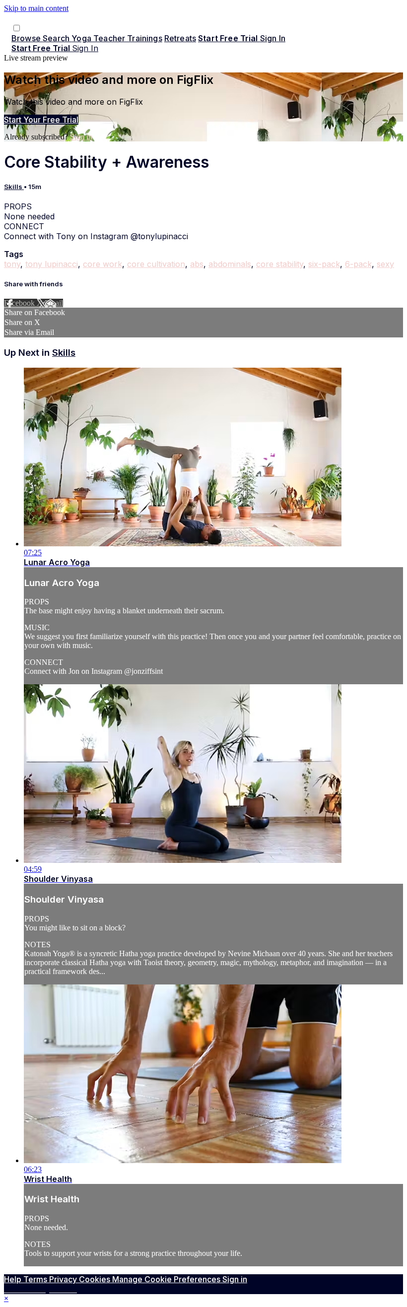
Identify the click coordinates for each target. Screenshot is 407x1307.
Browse (27, 38)
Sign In (85, 48)
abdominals (229, 264)
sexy (385, 264)
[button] (16, 28)
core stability (279, 264)
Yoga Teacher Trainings (116, 38)
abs (197, 264)
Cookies (95, 1279)
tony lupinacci (51, 264)
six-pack (324, 264)
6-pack (358, 264)
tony (12, 264)
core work (102, 264)
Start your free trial (41, 120)
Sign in (272, 38)
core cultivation (156, 264)
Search (57, 38)
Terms (36, 1279)
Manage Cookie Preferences (167, 1279)
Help (13, 1279)
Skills (14, 187)
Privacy (64, 1279)
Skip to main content (36, 8)
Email (54, 303)
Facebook (20, 303)
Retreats (180, 38)
